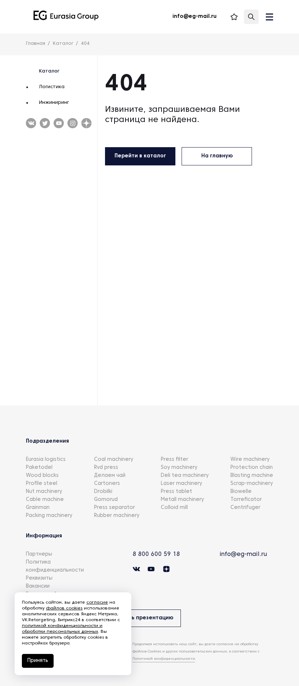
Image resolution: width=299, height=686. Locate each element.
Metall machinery (182, 499)
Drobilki (103, 491)
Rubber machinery (116, 515)
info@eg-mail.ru (243, 554)
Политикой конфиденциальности (163, 658)
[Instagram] (72, 123)
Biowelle (241, 491)
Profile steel (41, 483)
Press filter (174, 459)
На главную (217, 156)
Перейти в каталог (140, 156)
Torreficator (246, 499)
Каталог (49, 71)
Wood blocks (42, 475)
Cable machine (45, 499)
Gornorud (106, 499)
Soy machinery (179, 467)
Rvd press (106, 467)
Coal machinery (113, 459)
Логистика (52, 87)
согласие (97, 602)
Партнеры (39, 554)
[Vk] (31, 123)
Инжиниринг (54, 103)
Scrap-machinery (251, 483)
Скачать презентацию (142, 618)
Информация (44, 536)
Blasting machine (251, 475)
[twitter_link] (59, 123)
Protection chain (251, 467)
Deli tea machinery (185, 475)
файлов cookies (64, 608)
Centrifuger (245, 507)
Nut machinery (44, 491)
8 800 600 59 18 (156, 554)
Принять (37, 660)
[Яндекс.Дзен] (86, 123)
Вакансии (38, 586)
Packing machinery (49, 515)
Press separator (114, 507)
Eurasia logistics (46, 459)
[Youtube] (45, 123)
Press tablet (176, 491)
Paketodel (39, 467)
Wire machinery (249, 459)
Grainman (38, 507)
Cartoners (107, 483)
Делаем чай (109, 475)
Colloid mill (174, 507)
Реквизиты (39, 578)
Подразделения (47, 441)
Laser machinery (181, 483)
